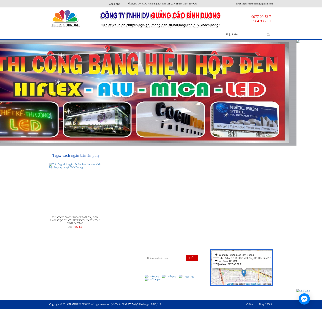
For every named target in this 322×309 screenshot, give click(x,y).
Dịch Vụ (134, 34)
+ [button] (216, 254)
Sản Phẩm (111, 34)
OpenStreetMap (252, 283)
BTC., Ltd (156, 304)
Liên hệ (78, 227)
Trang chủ (62, 34)
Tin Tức (185, 34)
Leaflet (230, 283)
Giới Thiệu (87, 34)
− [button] (216, 260)
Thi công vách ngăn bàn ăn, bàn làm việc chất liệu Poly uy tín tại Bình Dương (75, 220)
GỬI (192, 258)
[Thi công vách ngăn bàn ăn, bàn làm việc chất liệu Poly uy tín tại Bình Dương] (75, 165)
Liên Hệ (206, 34)
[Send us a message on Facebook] (304, 299)
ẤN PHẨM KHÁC (160, 34)
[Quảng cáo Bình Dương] (64, 18)
